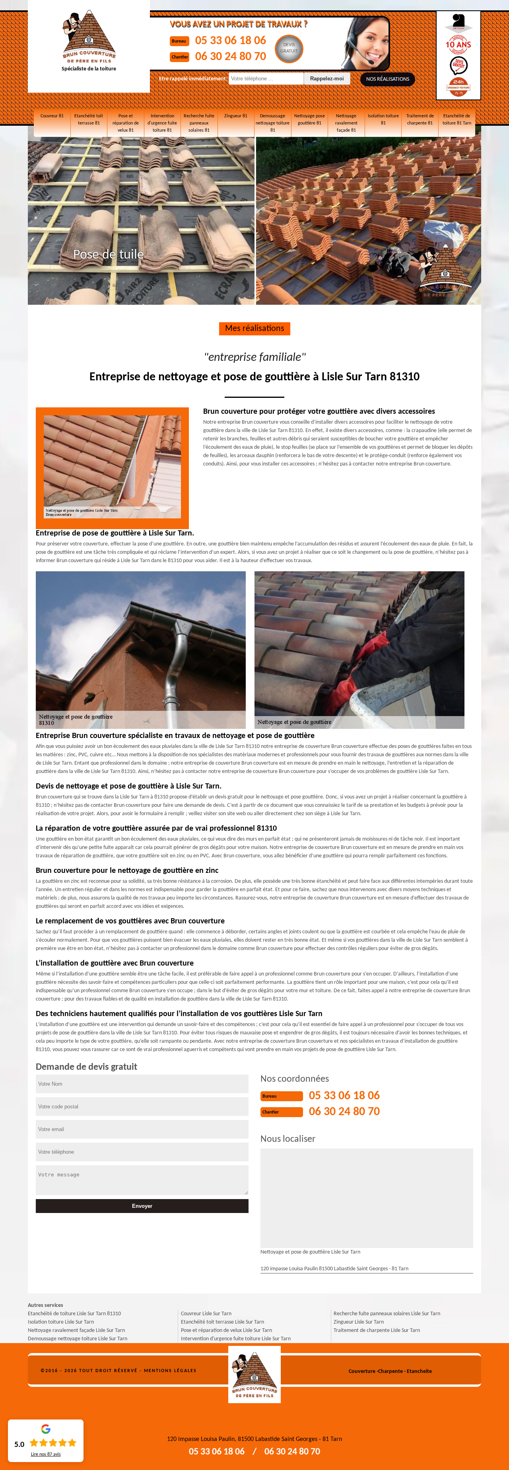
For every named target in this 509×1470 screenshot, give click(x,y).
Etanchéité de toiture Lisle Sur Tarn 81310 (74, 1314)
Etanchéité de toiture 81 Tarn (457, 120)
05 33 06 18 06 (230, 41)
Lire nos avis (46, 1454)
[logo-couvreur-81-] (255, 1371)
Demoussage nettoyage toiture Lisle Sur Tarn (77, 1339)
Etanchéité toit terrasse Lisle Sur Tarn (222, 1322)
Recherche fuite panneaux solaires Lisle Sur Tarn (387, 1314)
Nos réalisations (387, 79)
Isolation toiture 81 (383, 120)
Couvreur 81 (52, 116)
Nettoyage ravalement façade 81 (346, 123)
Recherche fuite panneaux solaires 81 (199, 123)
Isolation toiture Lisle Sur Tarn (61, 1322)
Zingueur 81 (235, 116)
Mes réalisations (254, 328)
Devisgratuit (289, 48)
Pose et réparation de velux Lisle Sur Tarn (226, 1331)
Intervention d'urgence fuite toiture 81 (162, 123)
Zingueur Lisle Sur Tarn (359, 1322)
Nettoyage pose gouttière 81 (309, 120)
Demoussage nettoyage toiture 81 (272, 123)
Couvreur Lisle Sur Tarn (206, 1314)
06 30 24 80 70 (230, 57)
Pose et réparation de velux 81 (126, 123)
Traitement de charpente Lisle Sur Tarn (377, 1331)
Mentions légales (170, 1371)
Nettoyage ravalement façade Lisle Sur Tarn (76, 1331)
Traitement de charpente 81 (420, 120)
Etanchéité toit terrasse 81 (88, 120)
